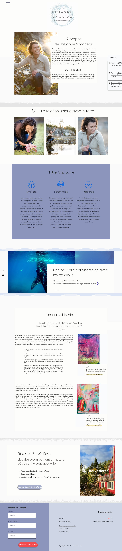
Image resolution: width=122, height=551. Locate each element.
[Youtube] (3, 275)
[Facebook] (3, 271)
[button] (8, 3)
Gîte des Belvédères (60, 402)
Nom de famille (12, 521)
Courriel (10, 532)
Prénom (10, 511)
